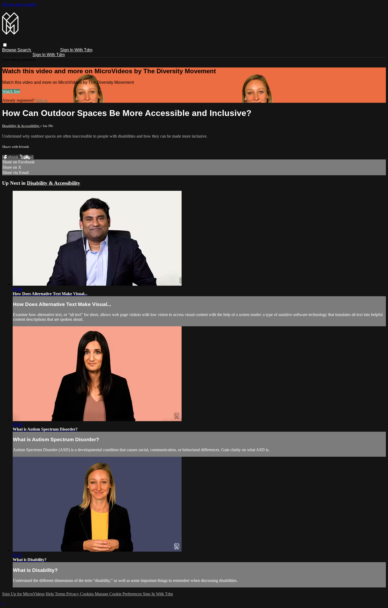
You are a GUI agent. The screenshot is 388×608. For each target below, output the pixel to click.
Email (29, 157)
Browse (9, 50)
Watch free (11, 91)
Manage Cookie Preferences (119, 594)
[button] (5, 45)
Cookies (87, 594)
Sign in (42, 100)
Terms (60, 594)
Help (50, 594)
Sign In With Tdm (76, 50)
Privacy (73, 594)
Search (24, 50)
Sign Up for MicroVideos (23, 594)
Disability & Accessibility (21, 126)
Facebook (11, 157)
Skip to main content (19, 4)
